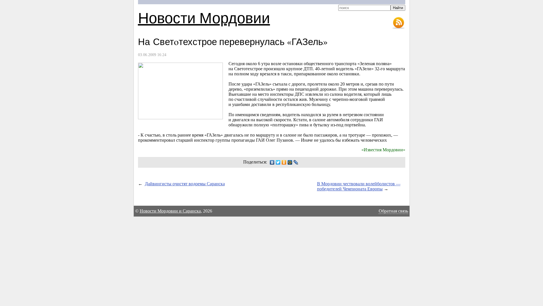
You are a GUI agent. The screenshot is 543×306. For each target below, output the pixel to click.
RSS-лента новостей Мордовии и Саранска (398, 23)
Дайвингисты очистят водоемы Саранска (185, 183)
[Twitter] (278, 162)
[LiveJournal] (296, 162)
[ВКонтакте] (272, 162)
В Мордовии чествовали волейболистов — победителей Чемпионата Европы (358, 186)
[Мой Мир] (290, 162)
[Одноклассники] (284, 162)
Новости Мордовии (204, 17)
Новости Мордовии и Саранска (170, 211)
